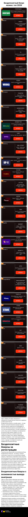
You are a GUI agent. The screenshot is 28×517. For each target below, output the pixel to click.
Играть (18, 15)
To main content (4, 0)
